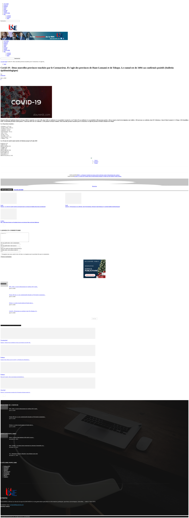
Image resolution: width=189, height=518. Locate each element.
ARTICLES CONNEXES (6, 189)
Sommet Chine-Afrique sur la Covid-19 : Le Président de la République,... (15, 359)
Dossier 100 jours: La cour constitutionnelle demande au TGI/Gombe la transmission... (27, 294)
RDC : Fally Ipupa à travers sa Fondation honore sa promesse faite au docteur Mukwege (20, 222)
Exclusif (5, 10)
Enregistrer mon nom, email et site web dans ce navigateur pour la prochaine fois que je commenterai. (25, 254)
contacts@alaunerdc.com (17, 505)
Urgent (96, 163)
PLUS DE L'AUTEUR (18, 189)
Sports (5, 7)
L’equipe (8, 17)
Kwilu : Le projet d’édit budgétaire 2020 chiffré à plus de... (21, 437)
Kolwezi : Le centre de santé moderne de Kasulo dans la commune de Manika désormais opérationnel (23, 206)
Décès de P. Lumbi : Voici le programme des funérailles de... (12, 376)
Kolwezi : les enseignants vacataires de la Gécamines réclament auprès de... (15, 392)
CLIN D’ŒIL (7, 13)
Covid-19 (6, 5)
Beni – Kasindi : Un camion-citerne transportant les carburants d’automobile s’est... (26, 445)
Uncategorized (4, 340)
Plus (5, 14)
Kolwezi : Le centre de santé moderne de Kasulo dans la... (21, 303)
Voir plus (94, 318)
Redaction (3, 75)
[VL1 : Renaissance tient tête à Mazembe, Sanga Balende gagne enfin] (4, 436)
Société (5, 11)
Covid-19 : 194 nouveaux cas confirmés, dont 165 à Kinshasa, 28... (23, 311)
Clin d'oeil (3, 390)
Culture (2, 221)
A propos (8, 15)
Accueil (2, 61)
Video (7, 18)
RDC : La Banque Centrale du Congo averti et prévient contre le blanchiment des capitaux (98, 175)
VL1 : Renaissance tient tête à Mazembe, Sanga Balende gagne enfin (23, 453)
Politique (6, 6)
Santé (5, 9)
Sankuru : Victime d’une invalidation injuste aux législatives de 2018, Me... (16, 342)
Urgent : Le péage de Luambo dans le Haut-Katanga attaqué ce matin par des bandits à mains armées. (98, 176)
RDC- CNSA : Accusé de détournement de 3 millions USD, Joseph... (23, 286)
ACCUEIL (6, 3)
